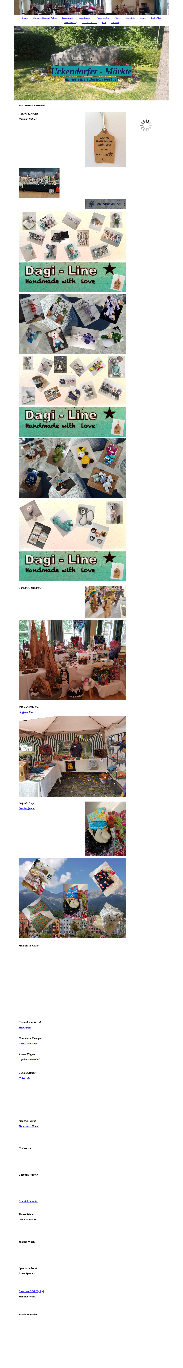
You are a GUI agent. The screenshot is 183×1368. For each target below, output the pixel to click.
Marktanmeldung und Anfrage (45, 18)
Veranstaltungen (84, 18)
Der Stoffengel (27, 808)
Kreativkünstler (103, 18)
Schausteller (130, 18)
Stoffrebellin (26, 712)
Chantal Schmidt (28, 1201)
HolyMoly (24, 1077)
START (25, 18)
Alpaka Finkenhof (29, 1059)
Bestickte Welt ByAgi (31, 1291)
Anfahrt (143, 18)
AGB (104, 23)
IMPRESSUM (69, 23)
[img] (91, 7)
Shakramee (25, 1027)
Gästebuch (115, 23)
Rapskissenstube (28, 1043)
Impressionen (67, 18)
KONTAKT (156, 18)
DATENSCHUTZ (89, 23)
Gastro (118, 18)
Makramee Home (29, 1126)
